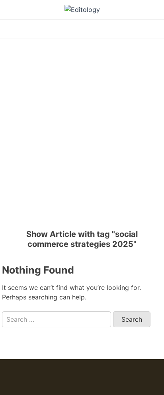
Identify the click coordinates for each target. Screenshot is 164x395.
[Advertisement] (82, 129)
